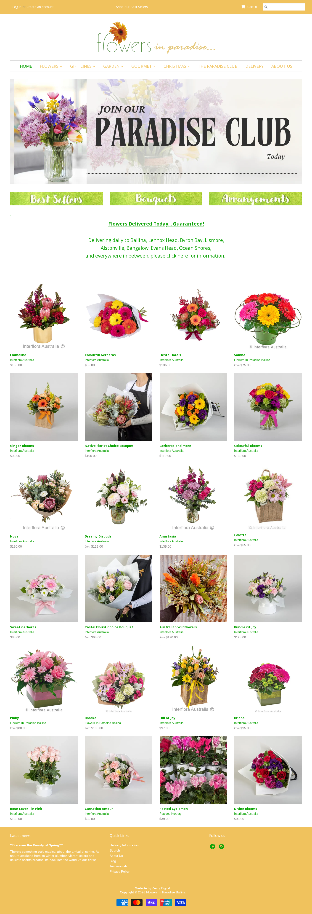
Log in (16, 7)
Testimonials (118, 866)
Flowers (50, 66)
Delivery (254, 66)
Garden (112, 66)
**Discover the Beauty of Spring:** (36, 845)
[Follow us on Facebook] (213, 848)
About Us (281, 66)
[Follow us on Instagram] (222, 848)
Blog (113, 861)
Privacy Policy (120, 871)
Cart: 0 (251, 7)
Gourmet (142, 66)
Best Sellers (139, 7)
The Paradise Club (218, 66)
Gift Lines (81, 66)
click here (177, 256)
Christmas (175, 66)
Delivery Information (124, 845)
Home (26, 66)
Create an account (40, 7)
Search (115, 850)
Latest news (20, 835)
